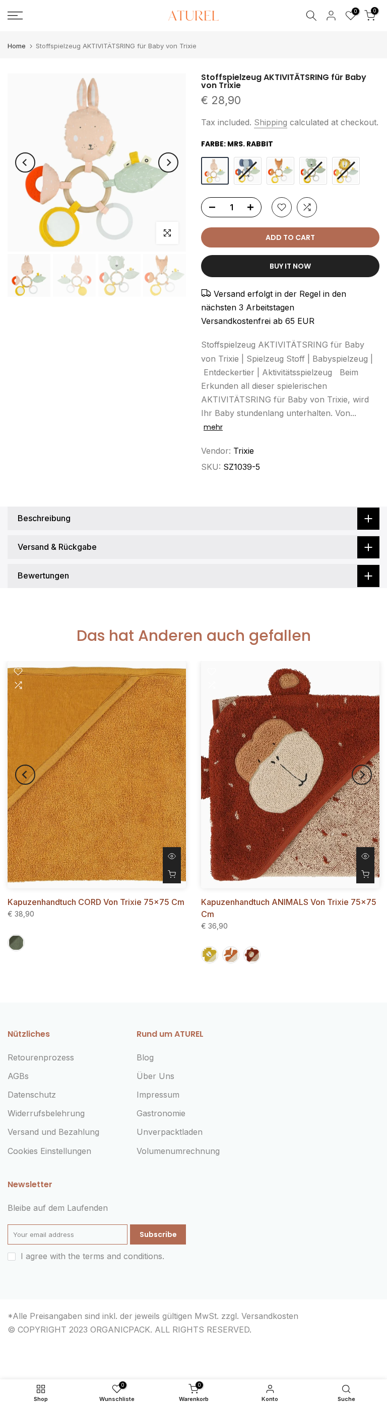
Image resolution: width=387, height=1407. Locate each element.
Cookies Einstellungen (49, 1151)
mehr (213, 427)
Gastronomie (161, 1113)
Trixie (243, 451)
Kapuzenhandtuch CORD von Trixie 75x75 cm (96, 902)
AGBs (18, 1076)
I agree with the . (92, 1256)
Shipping (270, 122)
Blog (145, 1057)
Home (17, 46)
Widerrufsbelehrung (46, 1113)
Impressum (158, 1095)
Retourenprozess (41, 1057)
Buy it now (290, 266)
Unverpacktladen (170, 1132)
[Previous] (25, 162)
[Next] (168, 162)
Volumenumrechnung (178, 1151)
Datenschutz (32, 1095)
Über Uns (155, 1076)
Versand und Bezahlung (53, 1132)
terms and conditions (122, 1256)
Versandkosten (269, 1316)
